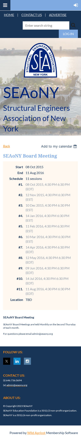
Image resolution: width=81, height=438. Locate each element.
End (20, 173)
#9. (20, 268)
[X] (6, 361)
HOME (9, 15)
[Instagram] (27, 361)
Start (19, 167)
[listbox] (59, 146)
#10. (20, 278)
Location (16, 300)
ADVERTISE (57, 15)
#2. (20, 195)
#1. (20, 184)
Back (6, 146)
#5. (20, 226)
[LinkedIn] (17, 361)
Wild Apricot (36, 433)
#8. (20, 258)
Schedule (16, 179)
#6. (20, 237)
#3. (20, 205)
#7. (20, 247)
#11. (20, 289)
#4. (20, 216)
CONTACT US (31, 15)
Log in (68, 34)
